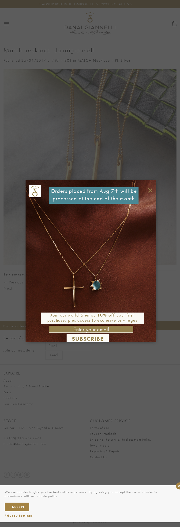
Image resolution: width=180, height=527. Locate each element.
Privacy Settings (19, 516)
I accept (17, 507)
